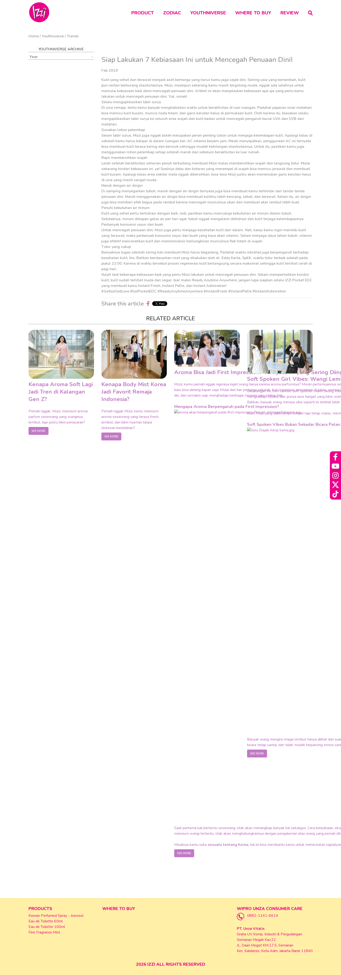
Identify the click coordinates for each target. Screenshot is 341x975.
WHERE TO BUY (253, 13)
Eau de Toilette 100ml (47, 926)
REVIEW (289, 13)
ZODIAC (172, 13)
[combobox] (61, 57)
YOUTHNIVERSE (208, 13)
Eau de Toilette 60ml (46, 921)
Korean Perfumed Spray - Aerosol (56, 915)
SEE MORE (38, 431)
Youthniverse (53, 36)
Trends (73, 36)
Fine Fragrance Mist (44, 932)
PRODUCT (142, 13)
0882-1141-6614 (262, 915)
